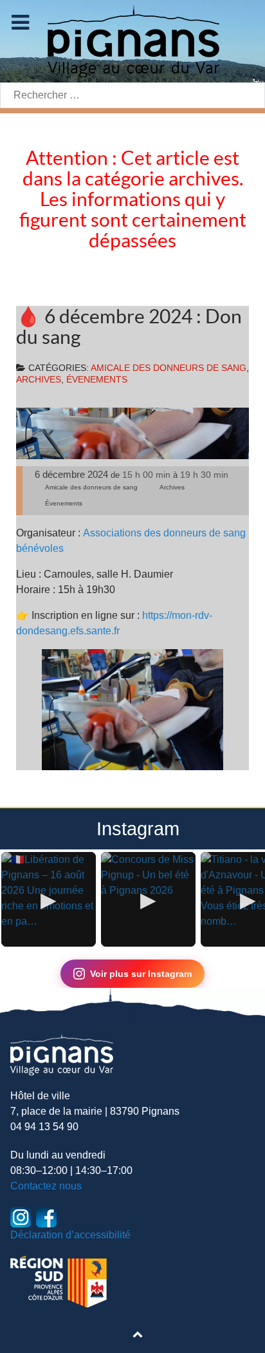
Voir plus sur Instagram (141, 974)
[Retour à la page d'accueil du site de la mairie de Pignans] (132, 40)
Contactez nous (46, 1185)
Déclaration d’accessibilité (70, 1234)
